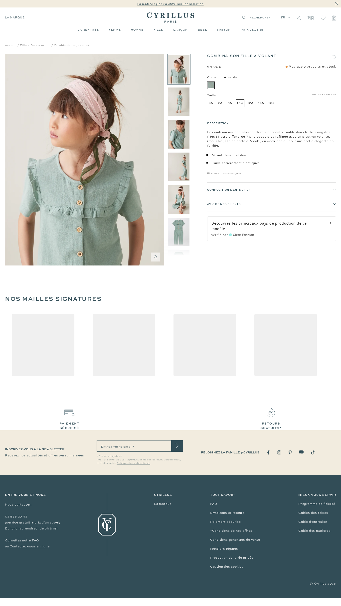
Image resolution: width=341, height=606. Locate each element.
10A (240, 103)
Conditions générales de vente (235, 540)
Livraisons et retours (227, 513)
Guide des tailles (324, 94)
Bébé (202, 29)
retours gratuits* (271, 425)
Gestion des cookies (227, 567)
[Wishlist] (323, 17)
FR (283, 17)
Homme (137, 29)
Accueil (10, 45)
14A (261, 103)
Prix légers (252, 29)
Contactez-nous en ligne (29, 546)
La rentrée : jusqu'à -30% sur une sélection (170, 4)
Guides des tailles (313, 513)
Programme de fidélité (316, 504)
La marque (15, 17)
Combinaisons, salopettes (74, 45)
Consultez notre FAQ (22, 540)
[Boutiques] (310, 17)
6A (220, 103)
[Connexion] (299, 17)
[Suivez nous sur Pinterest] (290, 452)
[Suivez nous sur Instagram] (279, 452)
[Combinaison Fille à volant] (178, 69)
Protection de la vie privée (231, 558)
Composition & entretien (229, 189)
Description (218, 123)
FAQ (213, 504)
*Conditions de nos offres (231, 531)
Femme (115, 29)
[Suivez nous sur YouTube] (301, 452)
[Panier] (334, 18)
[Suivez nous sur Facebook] (268, 452)
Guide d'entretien (312, 522)
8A (230, 103)
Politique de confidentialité (133, 463)
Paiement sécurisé (225, 522)
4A (211, 103)
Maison (224, 29)
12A (250, 103)
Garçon (180, 29)
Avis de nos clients (224, 204)
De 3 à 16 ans (40, 45)
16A (272, 103)
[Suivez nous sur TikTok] (313, 452)
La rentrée (88, 29)
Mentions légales (224, 549)
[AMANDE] (211, 85)
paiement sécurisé (69, 425)
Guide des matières (314, 531)
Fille (158, 29)
